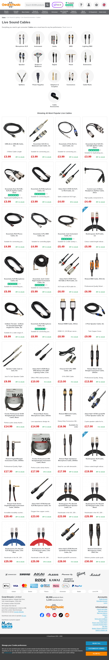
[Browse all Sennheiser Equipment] (12, 574)
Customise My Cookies (96, 648)
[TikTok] (61, 616)
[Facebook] (42, 616)
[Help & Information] (81, 5)
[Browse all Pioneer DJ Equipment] (69, 574)
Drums (30, 591)
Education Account (102, 601)
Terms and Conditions (101, 619)
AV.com (24, 616)
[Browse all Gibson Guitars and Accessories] (83, 574)
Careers (105, 615)
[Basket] (97, 5)
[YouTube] (54, 616)
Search (47, 4)
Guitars (14, 591)
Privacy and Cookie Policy (99, 622)
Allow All (96, 653)
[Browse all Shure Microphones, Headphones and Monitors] (26, 574)
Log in (105, 603)
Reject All (96, 643)
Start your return (102, 611)
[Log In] (89, 5)
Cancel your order (102, 609)
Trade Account (103, 599)
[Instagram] (48, 616)
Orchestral (63, 591)
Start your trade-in (102, 613)
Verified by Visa (88, 586)
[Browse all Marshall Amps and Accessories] (97, 574)
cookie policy (8, 652)
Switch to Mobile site (101, 630)
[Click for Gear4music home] (11, 5)
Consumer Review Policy (100, 624)
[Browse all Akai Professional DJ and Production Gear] (40, 574)
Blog (106, 617)
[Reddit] (67, 616)
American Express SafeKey (98, 586)
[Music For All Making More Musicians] (7, 625)
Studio (79, 591)
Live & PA (95, 591)
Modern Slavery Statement (99, 628)
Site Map (104, 626)
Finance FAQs (103, 621)
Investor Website (19, 612)
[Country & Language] (104, 5)
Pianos (46, 591)
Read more (66, 27)
